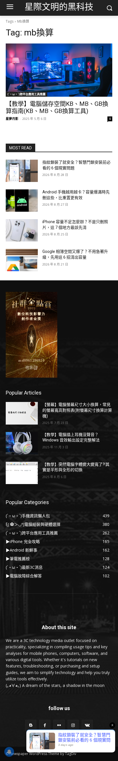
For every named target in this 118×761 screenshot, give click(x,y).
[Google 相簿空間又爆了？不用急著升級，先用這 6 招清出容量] (22, 260)
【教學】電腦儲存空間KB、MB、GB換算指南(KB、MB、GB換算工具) (57, 107)
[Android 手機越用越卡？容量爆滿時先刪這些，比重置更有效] (22, 200)
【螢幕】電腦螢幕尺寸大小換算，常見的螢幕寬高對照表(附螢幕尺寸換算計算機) (77, 410)
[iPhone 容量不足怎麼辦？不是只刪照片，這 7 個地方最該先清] (22, 230)
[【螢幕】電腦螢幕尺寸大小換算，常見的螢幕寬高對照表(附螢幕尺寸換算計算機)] (22, 413)
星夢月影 (12, 118)
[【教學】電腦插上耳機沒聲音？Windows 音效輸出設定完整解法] (22, 443)
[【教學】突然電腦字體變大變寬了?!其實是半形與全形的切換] (22, 473)
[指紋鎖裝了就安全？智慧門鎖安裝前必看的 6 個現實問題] (22, 171)
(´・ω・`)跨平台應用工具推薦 (26, 94)
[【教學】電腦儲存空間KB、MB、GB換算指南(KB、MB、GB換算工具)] (59, 70)
